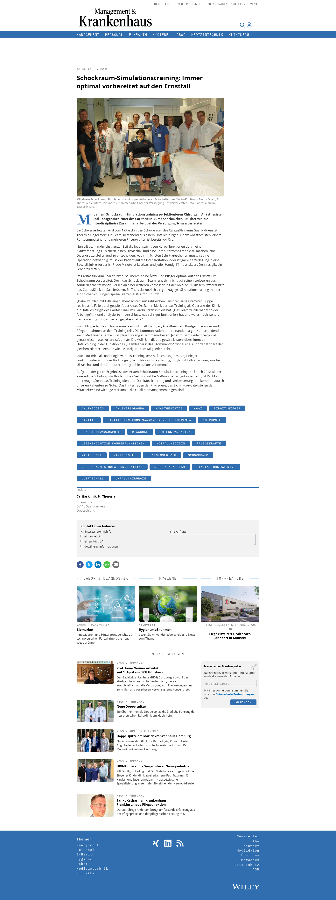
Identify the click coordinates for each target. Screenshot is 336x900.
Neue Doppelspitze (131, 706)
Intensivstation (175, 432)
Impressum (249, 860)
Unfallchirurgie (131, 478)
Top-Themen (174, 4)
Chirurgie (212, 420)
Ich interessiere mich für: (96, 531)
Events (253, 4)
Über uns (250, 855)
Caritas (88, 420)
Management (88, 34)
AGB (256, 869)
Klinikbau (239, 34)
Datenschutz (246, 865)
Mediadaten (248, 850)
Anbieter (238, 4)
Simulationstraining (216, 467)
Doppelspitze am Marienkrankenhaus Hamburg (154, 736)
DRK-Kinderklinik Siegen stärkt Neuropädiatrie (153, 766)
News (158, 4)
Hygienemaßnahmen (155, 629)
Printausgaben (216, 4)
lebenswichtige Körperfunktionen (113, 443)
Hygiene (161, 34)
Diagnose (140, 432)
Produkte (193, 4)
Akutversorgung (130, 408)
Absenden (243, 702)
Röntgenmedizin (162, 455)
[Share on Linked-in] (98, 564)
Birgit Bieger (227, 408)
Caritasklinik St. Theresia (96, 496)
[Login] (249, 25)
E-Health (138, 34)
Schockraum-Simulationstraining (112, 467)
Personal (114, 34)
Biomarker (85, 629)
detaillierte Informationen (101, 546)
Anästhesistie (169, 408)
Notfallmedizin (171, 443)
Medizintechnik (207, 34)
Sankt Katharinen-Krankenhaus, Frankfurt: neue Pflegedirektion (142, 802)
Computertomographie (100, 432)
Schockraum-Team (169, 467)
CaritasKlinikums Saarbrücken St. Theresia (149, 420)
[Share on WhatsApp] (106, 564)
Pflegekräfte (209, 443)
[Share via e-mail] (115, 564)
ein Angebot (92, 536)
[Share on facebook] (80, 564)
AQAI (198, 408)
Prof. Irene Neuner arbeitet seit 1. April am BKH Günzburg (140, 670)
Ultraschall (92, 478)
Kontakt (251, 846)
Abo (256, 841)
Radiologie (91, 455)
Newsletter (248, 836)
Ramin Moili (125, 455)
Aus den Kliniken (144, 731)
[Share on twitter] (89, 564)
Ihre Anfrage (178, 531)
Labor (180, 34)
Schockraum (198, 455)
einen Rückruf (93, 541)
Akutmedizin (92, 408)
